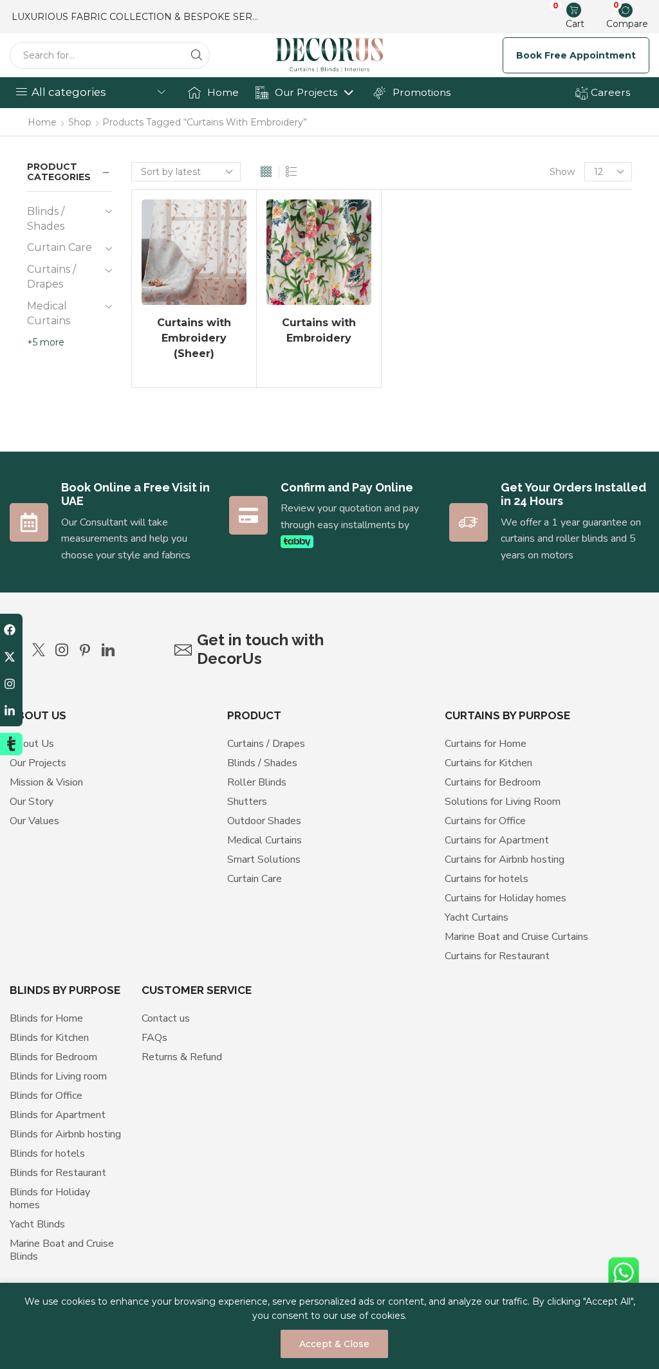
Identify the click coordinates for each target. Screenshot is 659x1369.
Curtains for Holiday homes (505, 898)
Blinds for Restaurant (58, 1173)
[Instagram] (61, 649)
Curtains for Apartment (497, 840)
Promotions (421, 92)
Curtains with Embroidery (319, 330)
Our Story (31, 802)
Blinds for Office (46, 1096)
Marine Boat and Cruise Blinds (62, 1249)
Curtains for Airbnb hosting (504, 859)
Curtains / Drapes (51, 276)
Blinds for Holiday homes (50, 1198)
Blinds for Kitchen (49, 1038)
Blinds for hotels (47, 1153)
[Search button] (196, 55)
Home (223, 92)
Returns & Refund (182, 1057)
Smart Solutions (264, 859)
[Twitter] (38, 649)
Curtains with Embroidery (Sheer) (194, 338)
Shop (79, 122)
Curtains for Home (485, 744)
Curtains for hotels (486, 879)
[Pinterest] (85, 649)
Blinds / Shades (45, 218)
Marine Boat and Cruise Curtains (516, 937)
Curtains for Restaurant (497, 956)
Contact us (166, 1018)
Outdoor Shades (264, 821)
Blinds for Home (46, 1018)
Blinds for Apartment (58, 1115)
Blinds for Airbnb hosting (65, 1134)
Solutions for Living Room (503, 802)
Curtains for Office (485, 821)
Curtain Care (59, 247)
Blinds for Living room (58, 1076)
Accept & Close (334, 1344)
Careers (609, 92)
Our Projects (306, 92)
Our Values (34, 821)
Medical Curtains (48, 313)
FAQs (154, 1038)
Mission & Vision (46, 782)
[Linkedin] (108, 649)
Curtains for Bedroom (493, 782)
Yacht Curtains (476, 917)
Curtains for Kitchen (488, 763)
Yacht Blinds (37, 1224)
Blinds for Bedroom (53, 1057)
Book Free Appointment (576, 55)
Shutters (247, 802)
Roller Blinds (256, 782)
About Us (32, 744)
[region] (329, 1326)
